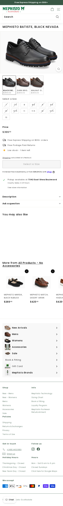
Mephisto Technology (42, 393)
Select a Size (9, 98)
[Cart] (52, 9)
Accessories (8, 409)
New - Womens (9, 397)
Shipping (6, 157)
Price (5, 127)
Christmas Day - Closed (14, 467)
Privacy (6, 430)
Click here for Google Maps (44, 471)
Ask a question (11, 203)
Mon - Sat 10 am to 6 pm (43, 463)
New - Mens (8, 393)
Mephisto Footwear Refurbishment (41, 410)
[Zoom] (58, 69)
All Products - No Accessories (22, 264)
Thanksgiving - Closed (13, 463)
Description (9, 196)
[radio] (9, 85)
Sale (4, 413)
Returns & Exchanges (12, 426)
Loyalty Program (39, 405)
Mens (5, 401)
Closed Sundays (39, 467)
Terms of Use (8, 434)
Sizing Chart (37, 397)
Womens (6, 405)
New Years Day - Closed (13, 471)
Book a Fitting (38, 401)
